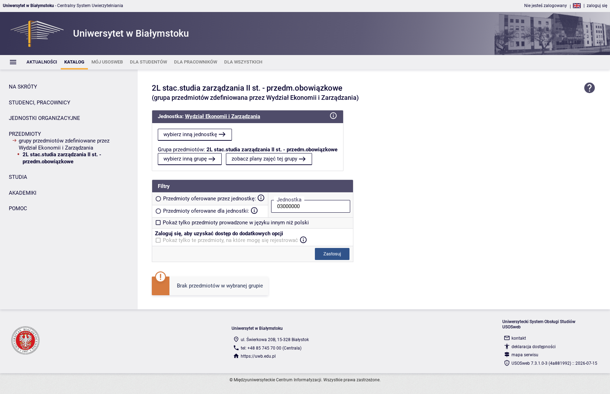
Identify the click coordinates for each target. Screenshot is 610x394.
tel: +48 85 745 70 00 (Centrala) (271, 348)
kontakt (519, 338)
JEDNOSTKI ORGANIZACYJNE (44, 118)
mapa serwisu (525, 354)
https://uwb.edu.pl (258, 356)
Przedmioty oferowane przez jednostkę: (209, 198)
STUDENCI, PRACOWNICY (39, 102)
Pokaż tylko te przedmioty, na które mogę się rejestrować (230, 240)
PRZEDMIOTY (25, 134)
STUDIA (18, 177)
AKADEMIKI (22, 193)
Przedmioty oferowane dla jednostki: (206, 211)
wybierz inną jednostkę (190, 134)
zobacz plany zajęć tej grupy (264, 159)
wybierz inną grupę (185, 159)
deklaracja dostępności (534, 346)
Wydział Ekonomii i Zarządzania (222, 116)
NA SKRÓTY (23, 87)
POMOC (18, 208)
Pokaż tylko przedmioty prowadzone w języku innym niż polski (236, 222)
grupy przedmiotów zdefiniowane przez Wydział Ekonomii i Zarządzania (64, 144)
